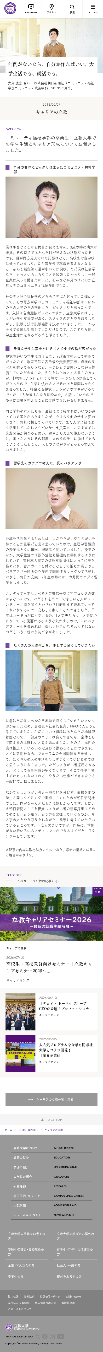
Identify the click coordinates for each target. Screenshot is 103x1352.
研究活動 (19, 1186)
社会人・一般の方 (68, 1265)
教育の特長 (21, 1157)
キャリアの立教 (54, 1130)
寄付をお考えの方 (69, 1276)
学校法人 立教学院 (18, 1303)
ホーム (8, 1130)
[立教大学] (10, 9)
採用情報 (13, 1297)
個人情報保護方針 (45, 1303)
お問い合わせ (73, 1297)
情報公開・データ (50, 1297)
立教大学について (25, 1148)
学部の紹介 (21, 1167)
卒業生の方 (15, 1276)
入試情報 (19, 1205)
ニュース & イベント (27, 1214)
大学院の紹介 (22, 1176)
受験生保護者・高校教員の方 (26, 1251)
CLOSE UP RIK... (28, 1130)
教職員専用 (68, 1303)
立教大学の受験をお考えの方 (26, 1236)
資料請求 (29, 1297)
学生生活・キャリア (26, 1195)
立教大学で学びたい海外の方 (75, 1236)
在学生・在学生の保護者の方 (75, 1251)
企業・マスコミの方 (21, 1265)
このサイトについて (20, 1309)
